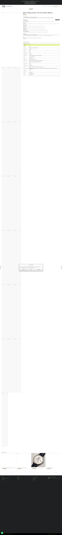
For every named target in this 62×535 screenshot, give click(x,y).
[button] (60, 0)
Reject (31, 269)
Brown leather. (31, 65)
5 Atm (30, 70)
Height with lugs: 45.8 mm (47, 68)
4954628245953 (31, 74)
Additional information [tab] (26, 41)
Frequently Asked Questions (5, 478)
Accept (23, 269)
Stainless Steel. (31, 59)
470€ (29, 44)
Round (30, 56)
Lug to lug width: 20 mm (54, 68)
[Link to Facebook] (58, 534)
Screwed (30, 60)
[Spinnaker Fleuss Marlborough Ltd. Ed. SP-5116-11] (0, 267)
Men (29, 51)
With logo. (34, 59)
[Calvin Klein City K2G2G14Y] (61, 267)
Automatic (30, 54)
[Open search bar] (59, 6)
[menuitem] (44, 6)
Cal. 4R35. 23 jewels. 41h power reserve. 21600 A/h (35, 55)
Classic (30, 50)
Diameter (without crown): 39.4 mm (38, 68)
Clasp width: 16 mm (31, 68)
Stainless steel (32, 56)
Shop (31, 9)
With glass (36, 60)
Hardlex (30, 64)
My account (34, 478)
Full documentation (31, 73)
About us (18, 478)
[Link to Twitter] (59, 534)
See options (38, 269)
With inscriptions (40, 60)
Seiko (25, 38)
